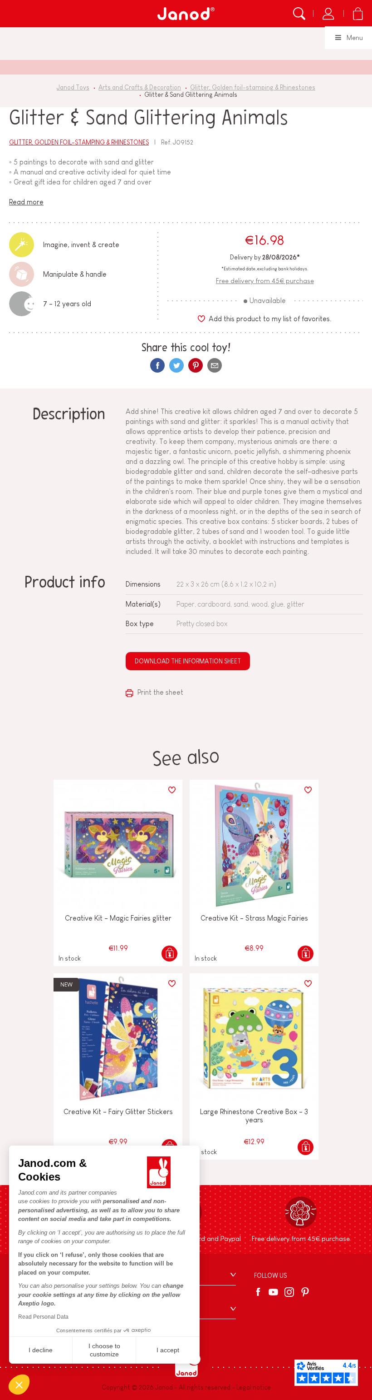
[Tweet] (176, 365)
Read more (26, 202)
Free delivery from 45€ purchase (265, 280)
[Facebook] (259, 1291)
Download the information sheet (188, 661)
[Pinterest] (195, 365)
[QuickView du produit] (169, 954)
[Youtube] (273, 1292)
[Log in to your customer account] (328, 13)
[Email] (214, 365)
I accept (168, 1350)
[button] (19, 1384)
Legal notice (253, 1387)
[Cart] (357, 13)
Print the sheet (159, 692)
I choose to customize (104, 1350)
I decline (41, 1350)
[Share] (157, 365)
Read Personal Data (43, 1317)
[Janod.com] (186, 13)
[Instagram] (289, 1292)
